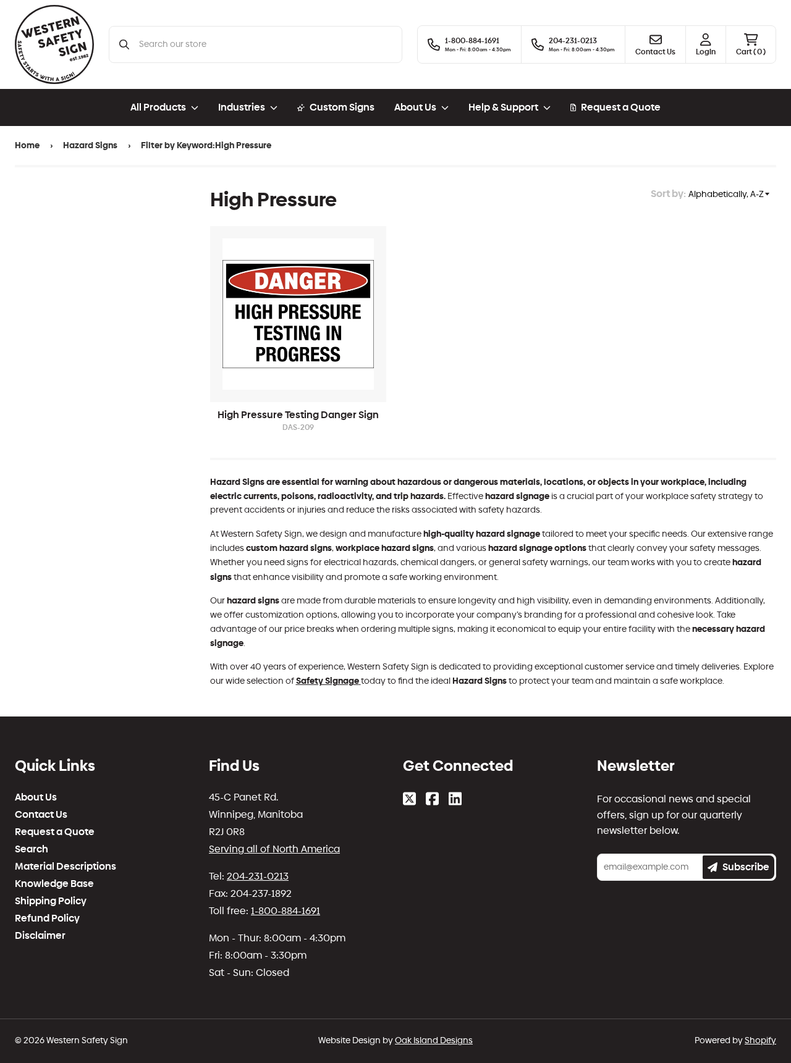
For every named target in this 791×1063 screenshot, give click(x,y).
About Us (36, 797)
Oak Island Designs (434, 1040)
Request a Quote (621, 107)
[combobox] (265, 44)
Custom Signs (342, 107)
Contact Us (41, 815)
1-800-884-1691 (285, 911)
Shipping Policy (51, 901)
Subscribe (745, 866)
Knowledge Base (54, 884)
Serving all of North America (274, 849)
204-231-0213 (258, 876)
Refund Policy (47, 918)
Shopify (760, 1040)
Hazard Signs (90, 145)
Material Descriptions (65, 866)
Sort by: (668, 193)
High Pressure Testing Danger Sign (298, 414)
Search (31, 849)
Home (27, 145)
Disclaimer (40, 936)
